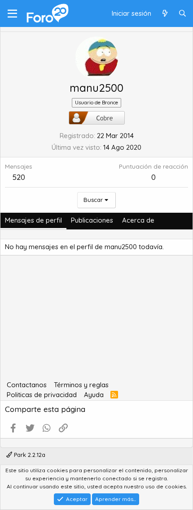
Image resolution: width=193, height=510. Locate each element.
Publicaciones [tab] (92, 220)
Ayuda (94, 394)
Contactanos (27, 384)
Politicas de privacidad (42, 394)
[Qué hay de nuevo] (164, 13)
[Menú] (12, 13)
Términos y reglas (81, 384)
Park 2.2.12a (28, 454)
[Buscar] (182, 13)
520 (19, 177)
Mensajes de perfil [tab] (33, 220)
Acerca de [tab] (138, 220)
